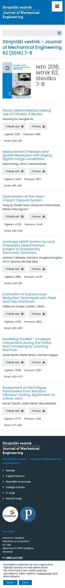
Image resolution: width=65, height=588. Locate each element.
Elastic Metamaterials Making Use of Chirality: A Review (26, 112)
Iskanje (10, 470)
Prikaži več (13, 126)
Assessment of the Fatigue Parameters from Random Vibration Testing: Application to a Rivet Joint (28, 393)
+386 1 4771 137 (14, 557)
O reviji (10, 493)
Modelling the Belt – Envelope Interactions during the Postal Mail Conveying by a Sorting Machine (27, 344)
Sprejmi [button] (10, 582)
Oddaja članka (15, 487)
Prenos (36, 126)
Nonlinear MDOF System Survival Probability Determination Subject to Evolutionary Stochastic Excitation (28, 247)
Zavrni (25, 582)
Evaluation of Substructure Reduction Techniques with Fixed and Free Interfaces (29, 298)
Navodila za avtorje (18, 482)
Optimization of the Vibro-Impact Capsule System (23, 198)
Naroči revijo (14, 498)
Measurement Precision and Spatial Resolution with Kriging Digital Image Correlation (27, 155)
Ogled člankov (15, 476)
